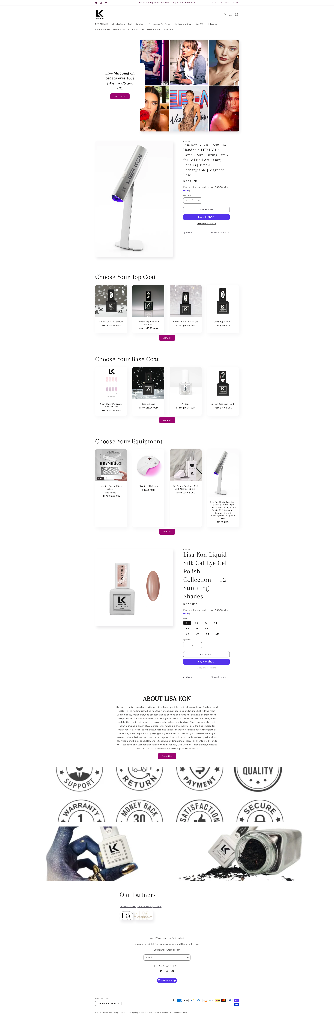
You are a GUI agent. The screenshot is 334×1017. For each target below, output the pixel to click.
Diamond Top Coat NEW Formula (148, 323)
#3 (205, 623)
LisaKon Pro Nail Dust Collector (111, 487)
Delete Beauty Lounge (150, 906)
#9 (187, 634)
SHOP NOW (120, 96)
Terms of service (161, 1013)
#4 (215, 623)
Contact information (178, 1013)
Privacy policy (146, 1013)
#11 (207, 634)
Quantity (187, 195)
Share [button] (189, 232)
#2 (196, 623)
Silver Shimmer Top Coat (185, 321)
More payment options (206, 223)
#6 (197, 628)
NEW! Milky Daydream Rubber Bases (111, 405)
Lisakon (105, 1013)
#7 (206, 628)
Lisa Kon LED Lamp (148, 486)
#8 (216, 628)
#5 (187, 628)
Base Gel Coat (148, 404)
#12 (217, 634)
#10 (197, 634)
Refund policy (132, 1013)
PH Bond (185, 404)
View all (167, 337)
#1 (187, 623)
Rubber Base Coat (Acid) (223, 404)
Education (167, 756)
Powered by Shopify (117, 1013)
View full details (218, 232)
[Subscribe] (187, 957)
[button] (140, 24)
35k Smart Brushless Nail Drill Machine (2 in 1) (185, 487)
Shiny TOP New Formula (111, 321)
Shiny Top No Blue (223, 321)
